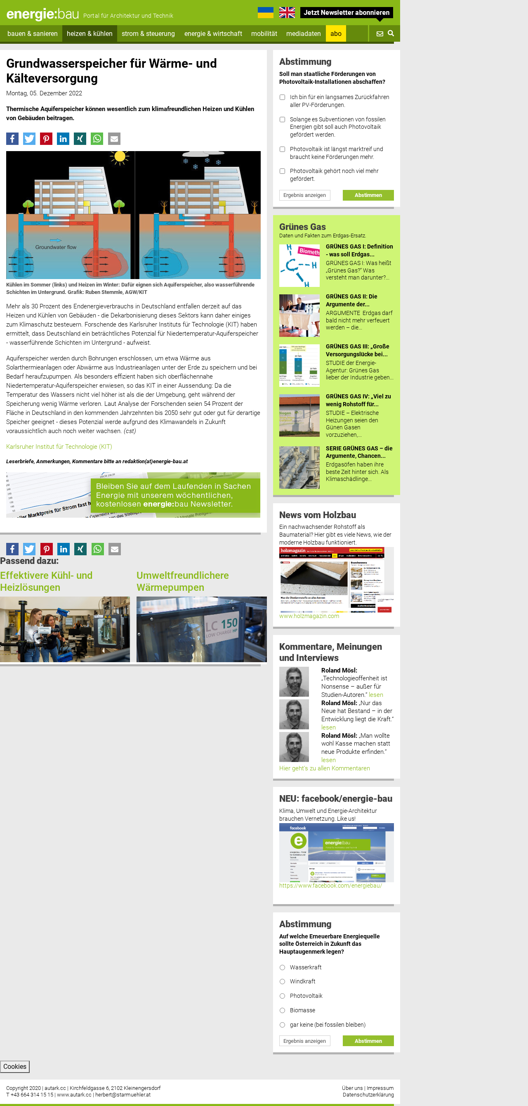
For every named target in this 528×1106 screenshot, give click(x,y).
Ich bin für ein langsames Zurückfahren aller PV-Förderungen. (339, 101)
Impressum (380, 1088)
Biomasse (302, 1010)
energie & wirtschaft (213, 34)
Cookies (14, 1066)
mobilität (264, 34)
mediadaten (303, 34)
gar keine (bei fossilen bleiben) (328, 1024)
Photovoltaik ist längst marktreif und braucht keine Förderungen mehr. (336, 153)
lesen (376, 695)
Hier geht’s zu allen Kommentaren (324, 768)
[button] (12, 139)
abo (336, 34)
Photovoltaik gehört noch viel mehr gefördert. (334, 175)
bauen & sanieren (32, 34)
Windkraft (303, 981)
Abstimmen (368, 195)
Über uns (352, 1088)
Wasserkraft (306, 967)
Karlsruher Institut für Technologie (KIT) (59, 446)
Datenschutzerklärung (368, 1095)
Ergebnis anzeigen (304, 195)
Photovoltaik (306, 995)
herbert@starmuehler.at (123, 1095)
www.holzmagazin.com (309, 616)
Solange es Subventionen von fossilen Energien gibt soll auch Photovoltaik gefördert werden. (338, 127)
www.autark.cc (74, 1095)
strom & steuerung (148, 34)
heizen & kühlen (90, 34)
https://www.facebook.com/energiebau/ (330, 885)
